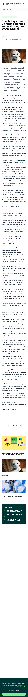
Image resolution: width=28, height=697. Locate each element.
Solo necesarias (14, 690)
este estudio (9, 135)
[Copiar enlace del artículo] (20, 425)
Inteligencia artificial (9, 16)
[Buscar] (23, 4)
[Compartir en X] (13, 425)
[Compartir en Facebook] (9, 425)
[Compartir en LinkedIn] (16, 425)
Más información (21, 686)
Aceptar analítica (14, 694)
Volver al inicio (7, 9)
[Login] (20, 4)
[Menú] (3, 4)
